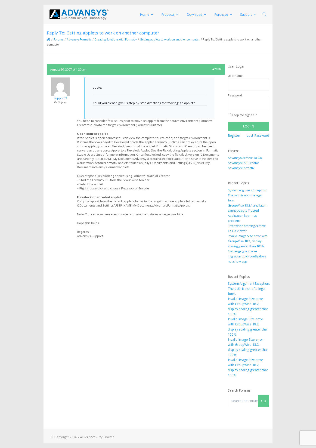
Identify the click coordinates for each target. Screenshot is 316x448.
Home (144, 14)
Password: (235, 95)
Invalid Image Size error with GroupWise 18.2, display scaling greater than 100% (247, 241)
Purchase (221, 14)
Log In (248, 126)
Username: (235, 76)
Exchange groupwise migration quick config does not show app (247, 256)
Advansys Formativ (79, 39)
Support (246, 14)
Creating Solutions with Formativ (116, 39)
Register (234, 135)
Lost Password (258, 135)
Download (194, 14)
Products (168, 14)
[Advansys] (78, 14)
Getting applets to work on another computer (170, 39)
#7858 (216, 69)
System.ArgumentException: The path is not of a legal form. (247, 195)
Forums (58, 39)
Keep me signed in (244, 115)
